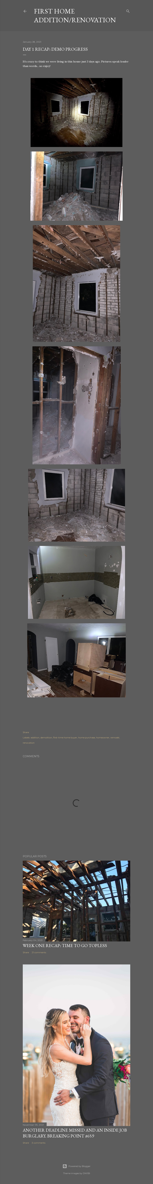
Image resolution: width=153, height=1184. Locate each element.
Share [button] (26, 732)
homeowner (102, 737)
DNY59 (86, 1173)
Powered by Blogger (79, 1166)
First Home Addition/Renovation (75, 15)
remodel (114, 737)
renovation (29, 742)
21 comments (39, 952)
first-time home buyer (65, 737)
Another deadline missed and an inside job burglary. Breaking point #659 (75, 1133)
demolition (46, 737)
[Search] (128, 10)
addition (35, 737)
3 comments (38, 1142)
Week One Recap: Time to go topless (65, 945)
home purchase (86, 737)
